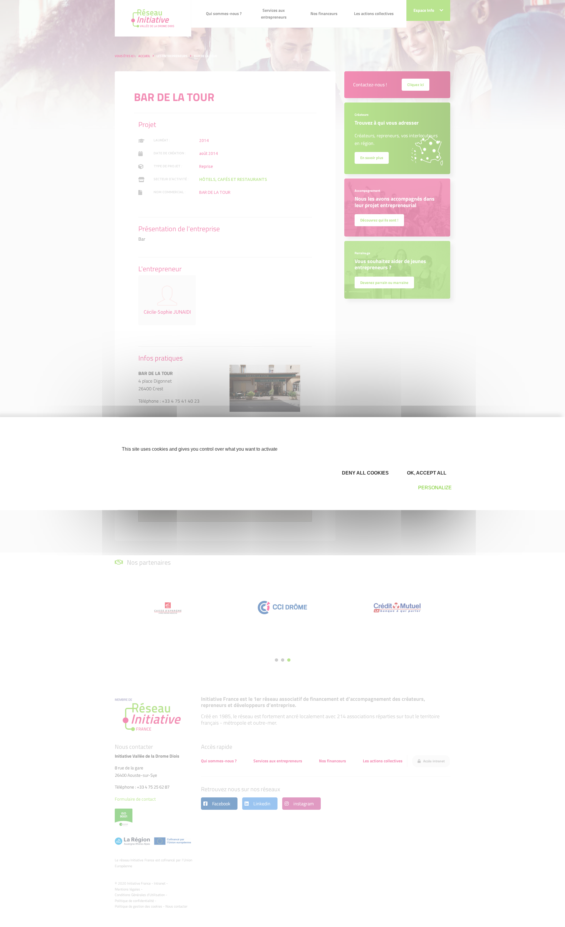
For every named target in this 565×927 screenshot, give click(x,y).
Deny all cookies (365, 472)
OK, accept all (426, 472)
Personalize (435, 487)
